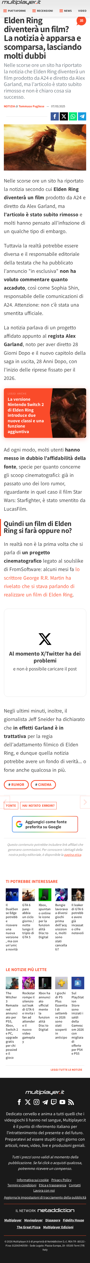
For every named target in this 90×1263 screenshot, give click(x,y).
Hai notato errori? (38, 805)
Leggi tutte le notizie (66, 1069)
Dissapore (52, 1220)
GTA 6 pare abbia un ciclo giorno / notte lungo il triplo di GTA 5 (28, 921)
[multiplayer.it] (44, 1092)
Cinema (43, 784)
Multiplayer (13, 1220)
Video (82, 10)
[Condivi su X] (64, 116)
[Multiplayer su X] (28, 1102)
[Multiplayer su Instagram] (36, 1102)
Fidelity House (73, 1220)
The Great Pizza (29, 1227)
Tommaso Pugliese (32, 106)
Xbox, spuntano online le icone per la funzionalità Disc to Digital (45, 921)
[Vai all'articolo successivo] (5, 802)
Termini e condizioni (21, 1185)
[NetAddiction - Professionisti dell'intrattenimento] (56, 1211)
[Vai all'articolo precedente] (85, 802)
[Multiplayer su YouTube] (62, 1102)
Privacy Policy (61, 1179)
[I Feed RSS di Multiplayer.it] (71, 1102)
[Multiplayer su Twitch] (54, 1102)
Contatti (75, 1185)
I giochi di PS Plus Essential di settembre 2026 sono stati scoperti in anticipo (61, 1015)
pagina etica (72, 854)
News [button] (68, 10)
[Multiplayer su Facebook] (19, 1102)
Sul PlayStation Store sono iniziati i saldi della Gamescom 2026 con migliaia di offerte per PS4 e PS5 (78, 1023)
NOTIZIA (9, 106)
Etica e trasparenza (52, 1185)
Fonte (11, 805)
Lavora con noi (44, 1190)
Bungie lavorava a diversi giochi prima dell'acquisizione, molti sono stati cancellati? (61, 927)
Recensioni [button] (45, 10)
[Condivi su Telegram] (82, 116)
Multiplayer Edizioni (58, 1227)
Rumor (16, 784)
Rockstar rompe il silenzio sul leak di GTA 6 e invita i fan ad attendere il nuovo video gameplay (28, 1017)
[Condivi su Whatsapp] (73, 116)
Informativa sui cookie (33, 1179)
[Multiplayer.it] (21, 2)
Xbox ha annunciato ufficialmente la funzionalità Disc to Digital (44, 1011)
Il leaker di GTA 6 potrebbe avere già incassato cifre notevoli (78, 919)
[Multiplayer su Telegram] (45, 1102)
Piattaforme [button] (17, 10)
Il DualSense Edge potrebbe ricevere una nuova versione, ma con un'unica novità (12, 927)
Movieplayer (33, 1220)
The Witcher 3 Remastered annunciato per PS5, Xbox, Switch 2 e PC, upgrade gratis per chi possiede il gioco (12, 1025)
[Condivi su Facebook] (55, 116)
